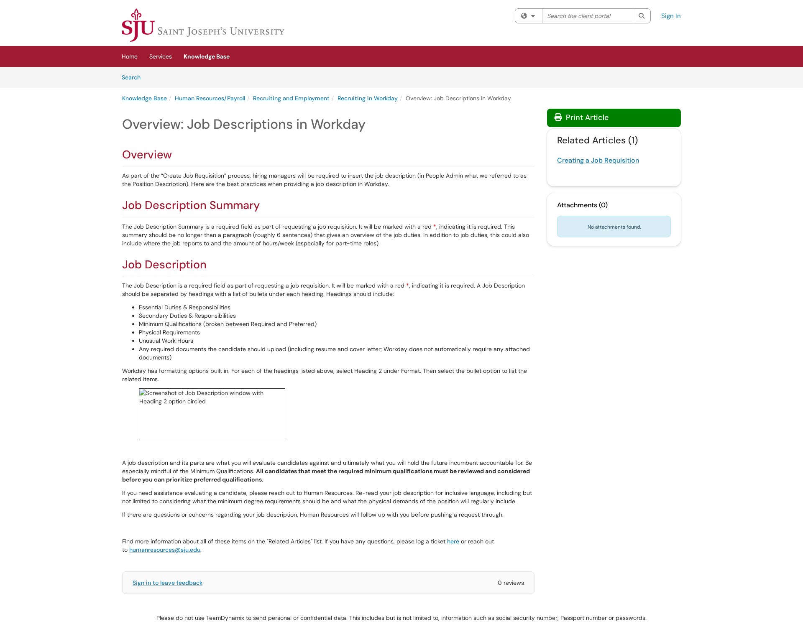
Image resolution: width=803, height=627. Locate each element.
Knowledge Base (207, 56)
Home (130, 56)
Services (160, 56)
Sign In (671, 16)
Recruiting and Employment (291, 98)
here (454, 541)
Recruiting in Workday (368, 98)
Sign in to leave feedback (167, 582)
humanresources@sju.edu (164, 549)
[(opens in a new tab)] (203, 25)
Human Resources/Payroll (210, 98)
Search (134, 77)
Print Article (586, 117)
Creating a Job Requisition (598, 160)
